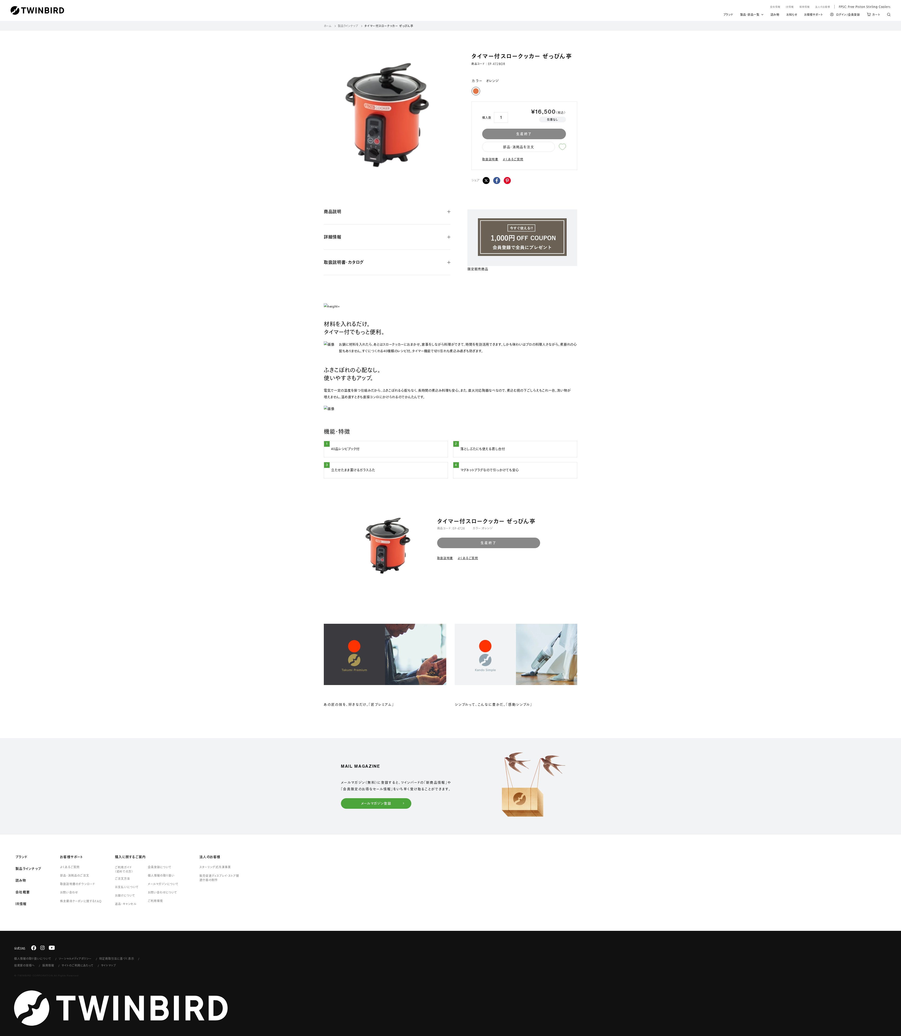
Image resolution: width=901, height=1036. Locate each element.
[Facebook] (496, 180)
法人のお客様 (822, 7)
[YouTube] (52, 947)
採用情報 (804, 7)
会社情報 (775, 7)
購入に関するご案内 (130, 857)
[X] (486, 180)
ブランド (728, 15)
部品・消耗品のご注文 (74, 875)
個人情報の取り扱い (161, 875)
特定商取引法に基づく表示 (116, 958)
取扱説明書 (490, 159)
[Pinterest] (507, 180)
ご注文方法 (122, 878)
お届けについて (125, 895)
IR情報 (790, 7)
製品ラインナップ (348, 25)
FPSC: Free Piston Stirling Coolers (862, 6)
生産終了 (524, 133)
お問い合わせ (69, 892)
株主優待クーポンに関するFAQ (81, 901)
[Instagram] (42, 947)
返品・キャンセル (126, 903)
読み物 (775, 15)
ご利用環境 (155, 900)
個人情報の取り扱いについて (32, 958)
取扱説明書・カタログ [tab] (344, 262)
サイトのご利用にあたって (78, 965)
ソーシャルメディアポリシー (75, 958)
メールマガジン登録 (376, 803)
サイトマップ (108, 965)
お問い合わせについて (162, 892)
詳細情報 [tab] (332, 237)
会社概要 (22, 892)
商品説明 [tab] (332, 211)
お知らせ (791, 15)
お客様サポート (813, 15)
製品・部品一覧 (750, 14)
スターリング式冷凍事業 (215, 867)
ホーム (328, 25)
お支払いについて (127, 887)
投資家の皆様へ (24, 965)
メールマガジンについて (163, 883)
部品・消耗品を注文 (518, 147)
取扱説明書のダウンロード (77, 883)
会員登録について (160, 867)
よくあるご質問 (513, 159)
